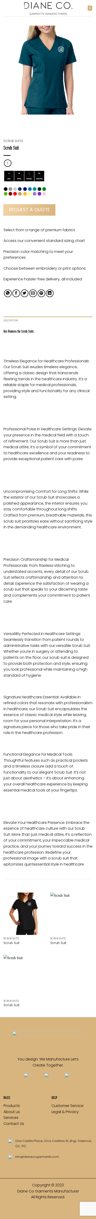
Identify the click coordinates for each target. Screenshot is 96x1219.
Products (11, 1105)
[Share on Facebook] (16, 293)
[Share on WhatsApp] (8, 293)
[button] (90, 8)
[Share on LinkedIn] (50, 293)
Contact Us (13, 1123)
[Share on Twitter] (24, 293)
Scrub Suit (11, 943)
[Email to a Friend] (33, 293)
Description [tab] (10, 320)
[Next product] (7, 163)
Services (10, 1117)
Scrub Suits (13, 141)
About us (12, 1111)
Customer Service (67, 1105)
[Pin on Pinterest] (41, 293)
